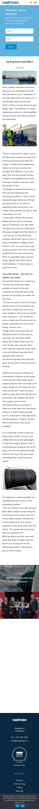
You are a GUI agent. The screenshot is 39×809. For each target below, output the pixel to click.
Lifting (19, 787)
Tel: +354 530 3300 (19, 737)
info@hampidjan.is (19, 740)
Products (19, 773)
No (23, 806)
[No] (36, 801)
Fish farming (19, 784)
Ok (17, 806)
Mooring (19, 791)
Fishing (19, 780)
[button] (35, 3)
